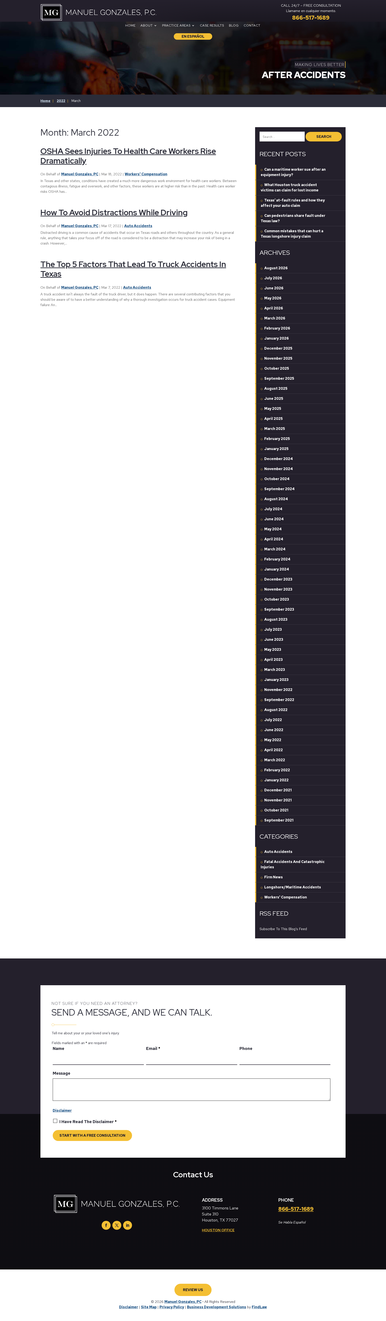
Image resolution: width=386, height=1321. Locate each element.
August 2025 (275, 388)
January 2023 (276, 679)
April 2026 (273, 308)
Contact (252, 25)
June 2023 (273, 639)
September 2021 (279, 820)
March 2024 (274, 549)
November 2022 (278, 689)
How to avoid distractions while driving (114, 212)
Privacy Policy (171, 1307)
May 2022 (272, 740)
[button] (381, 1316)
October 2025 (276, 368)
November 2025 (278, 358)
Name (58, 1048)
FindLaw (259, 1307)
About (147, 25)
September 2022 (279, 699)
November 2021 (278, 800)
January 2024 (276, 569)
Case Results (212, 25)
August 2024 (276, 499)
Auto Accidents (138, 226)
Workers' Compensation (146, 174)
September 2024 (279, 489)
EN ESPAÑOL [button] (193, 36)
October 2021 (276, 810)
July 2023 (273, 629)
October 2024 (277, 479)
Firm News (273, 877)
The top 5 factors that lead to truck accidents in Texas (133, 269)
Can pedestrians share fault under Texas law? (293, 218)
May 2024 (273, 529)
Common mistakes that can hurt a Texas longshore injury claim (292, 234)
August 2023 (275, 619)
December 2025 (278, 348)
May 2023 (272, 649)
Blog (234, 25)
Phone (245, 1048)
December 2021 (278, 790)
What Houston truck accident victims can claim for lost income (290, 187)
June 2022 (273, 730)
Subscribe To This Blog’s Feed (283, 929)
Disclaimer (62, 1110)
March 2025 (274, 428)
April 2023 (273, 659)
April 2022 (273, 750)
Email (153, 1048)
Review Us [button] (193, 1290)
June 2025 (273, 398)
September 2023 (279, 609)
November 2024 (278, 469)
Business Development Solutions (216, 1307)
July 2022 (273, 720)
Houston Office (218, 1230)
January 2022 (276, 780)
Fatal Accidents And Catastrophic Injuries (293, 864)
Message (61, 1073)
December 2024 (278, 458)
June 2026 (273, 288)
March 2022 (274, 760)
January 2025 (276, 448)
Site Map (149, 1307)
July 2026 (273, 278)
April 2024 (273, 539)
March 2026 (274, 318)
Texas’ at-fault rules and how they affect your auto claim (293, 203)
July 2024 (273, 509)
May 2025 (272, 408)
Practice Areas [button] (176, 25)
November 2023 (278, 589)
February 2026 (277, 328)
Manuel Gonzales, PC (79, 174)
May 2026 (272, 298)
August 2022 (275, 709)
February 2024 (277, 559)
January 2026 (276, 338)
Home (130, 25)
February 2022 (277, 770)
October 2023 (276, 599)
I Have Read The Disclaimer (88, 1121)
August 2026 (276, 268)
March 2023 (274, 669)
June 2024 (274, 519)
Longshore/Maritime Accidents (292, 887)
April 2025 (273, 418)
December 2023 (278, 579)
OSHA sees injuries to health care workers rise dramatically (128, 156)
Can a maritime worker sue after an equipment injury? (293, 172)
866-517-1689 (310, 17)
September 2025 (279, 378)
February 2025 (277, 438)
